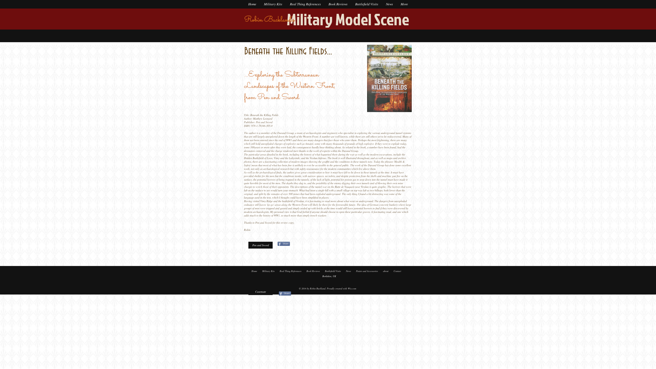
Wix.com (352, 288)
